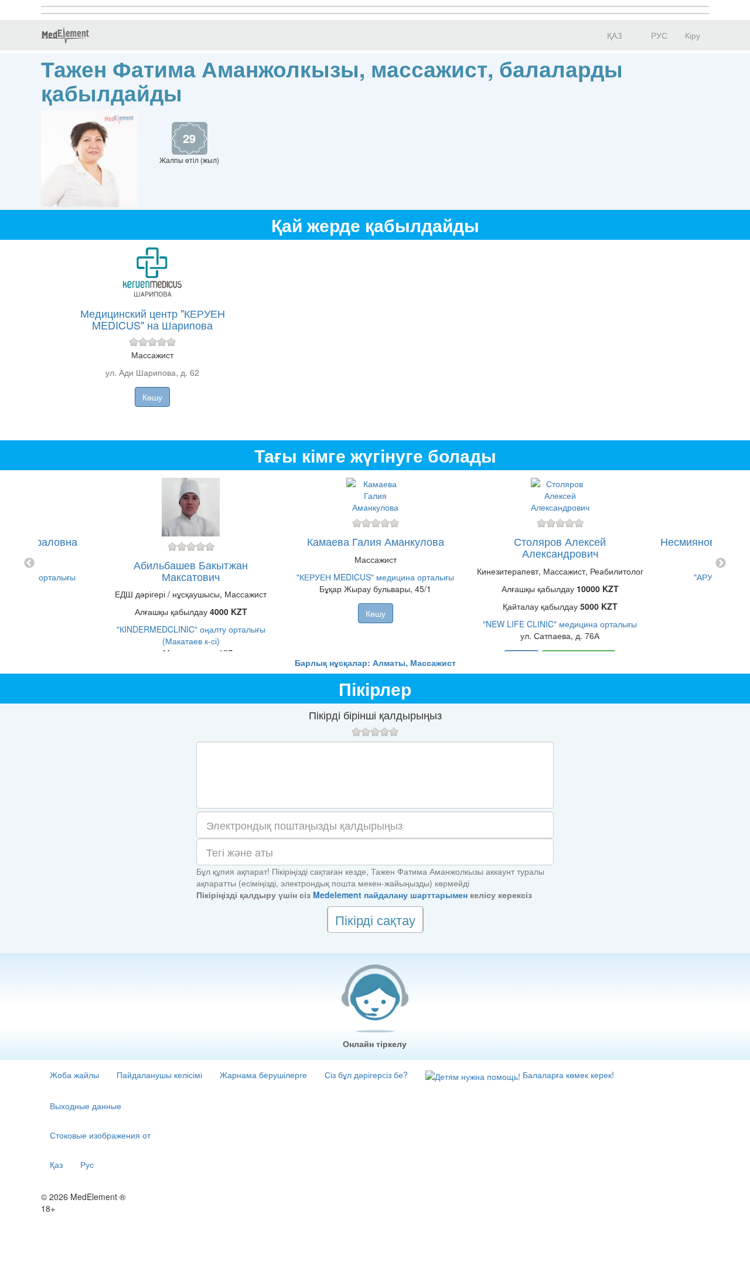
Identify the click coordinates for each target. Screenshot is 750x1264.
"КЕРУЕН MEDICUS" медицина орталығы (375, 577)
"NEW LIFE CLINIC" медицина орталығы (560, 624)
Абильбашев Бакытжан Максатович (191, 570)
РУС (658, 35)
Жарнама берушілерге (263, 1074)
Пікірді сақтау (375, 919)
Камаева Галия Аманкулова (375, 541)
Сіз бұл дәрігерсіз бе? (366, 1074)
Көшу (152, 397)
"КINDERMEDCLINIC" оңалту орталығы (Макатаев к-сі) (191, 635)
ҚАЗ (613, 35)
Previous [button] (29, 563)
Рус (87, 1164)
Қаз (56, 1164)
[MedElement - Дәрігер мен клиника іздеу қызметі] (65, 35)
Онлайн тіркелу (375, 1043)
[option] (375, 563)
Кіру (692, 35)
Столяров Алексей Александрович (560, 547)
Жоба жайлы (74, 1074)
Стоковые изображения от (100, 1135)
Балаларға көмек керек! (567, 1074)
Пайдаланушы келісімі (159, 1074)
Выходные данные (85, 1106)
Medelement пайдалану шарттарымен (390, 895)
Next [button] (721, 563)
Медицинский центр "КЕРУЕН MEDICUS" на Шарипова (152, 318)
